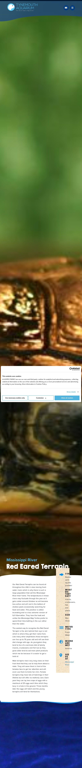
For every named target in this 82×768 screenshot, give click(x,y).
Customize (40, 398)
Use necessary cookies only (15, 398)
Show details (71, 392)
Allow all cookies (67, 398)
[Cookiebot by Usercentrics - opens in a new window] (71, 368)
